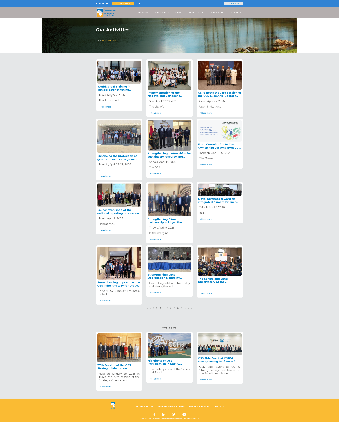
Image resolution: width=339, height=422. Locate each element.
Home (98, 40)
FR (139, 4)
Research (233, 3)
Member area (123, 4)
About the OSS (144, 406)
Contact (219, 406)
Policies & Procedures (171, 406)
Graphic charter (199, 406)
